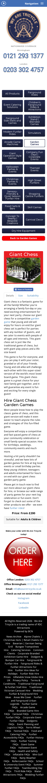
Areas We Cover (22, 697)
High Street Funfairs (34, 181)
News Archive (13, 636)
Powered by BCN (23, 631)
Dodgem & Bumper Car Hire (24, 658)
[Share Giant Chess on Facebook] (23, 289)
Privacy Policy (20, 680)
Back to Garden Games (23, 238)
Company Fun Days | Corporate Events (34, 156)
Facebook (23, 602)
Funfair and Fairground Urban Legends (26, 700)
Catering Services (21, 650)
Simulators (34, 133)
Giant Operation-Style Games (12, 156)
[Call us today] (23, 56)
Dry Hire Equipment (23, 230)
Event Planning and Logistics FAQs (23, 726)
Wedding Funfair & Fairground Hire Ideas (24, 694)
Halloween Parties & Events (12, 169)
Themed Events (35, 169)
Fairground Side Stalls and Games (12, 120)
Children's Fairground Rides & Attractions (34, 106)
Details (10, 295)
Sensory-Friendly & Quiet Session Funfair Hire (12, 195)
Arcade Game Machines (12, 143)
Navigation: (32, 3)
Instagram (23, 598)
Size (20, 295)
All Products (12, 93)
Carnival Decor (34, 219)
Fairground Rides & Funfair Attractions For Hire (25, 667)
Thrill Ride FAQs (23, 771)
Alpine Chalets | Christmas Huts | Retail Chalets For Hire (23, 640)
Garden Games (34, 143)
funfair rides (17, 508)
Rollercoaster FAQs (22, 761)
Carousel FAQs (21, 714)
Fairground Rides (34, 93)
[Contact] (23, 556)
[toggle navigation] (42, 3)
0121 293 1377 (35, 584)
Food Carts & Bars (12, 207)
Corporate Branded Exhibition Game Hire (22, 655)
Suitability (33, 295)
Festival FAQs (21, 730)
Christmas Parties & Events (12, 181)
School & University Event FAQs (23, 763)
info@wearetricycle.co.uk (27, 588)
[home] (3, 3)
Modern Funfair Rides (12, 133)
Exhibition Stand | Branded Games (34, 121)
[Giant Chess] (23, 270)
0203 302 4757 (32, 579)
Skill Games (35, 207)
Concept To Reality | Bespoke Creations (12, 220)
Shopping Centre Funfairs (34, 195)
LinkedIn (23, 607)
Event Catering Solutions (12, 106)
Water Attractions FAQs (22, 773)
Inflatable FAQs (21, 754)
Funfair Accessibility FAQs (20, 736)
